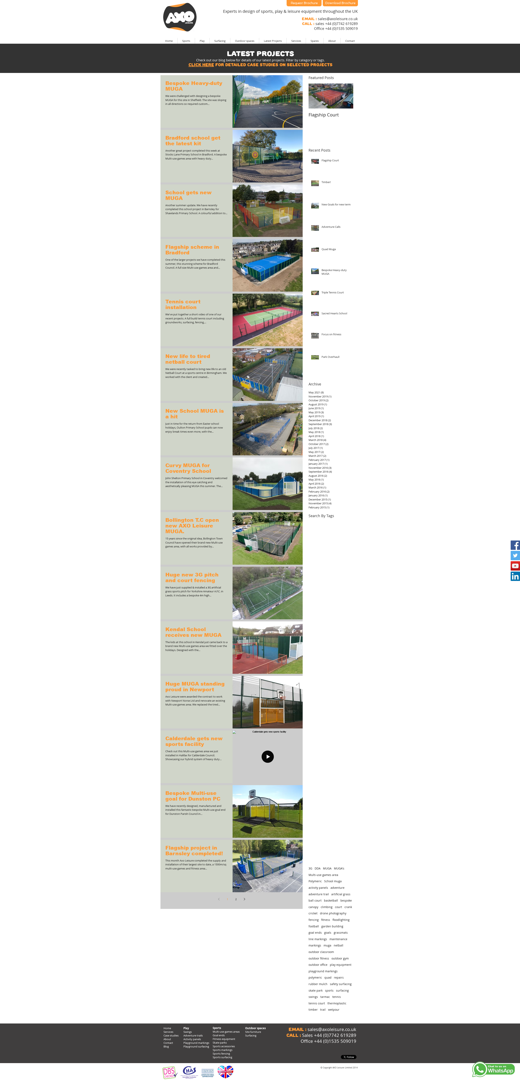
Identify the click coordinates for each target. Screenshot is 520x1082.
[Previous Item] (315, 96)
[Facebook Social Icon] (515, 545)
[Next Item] (347, 96)
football (314, 926)
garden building (332, 926)
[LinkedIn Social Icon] (515, 576)
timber (313, 1009)
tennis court (317, 1003)
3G (310, 868)
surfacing (342, 990)
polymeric (315, 977)
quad (328, 977)
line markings (318, 939)
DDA (318, 868)
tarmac (325, 997)
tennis (336, 997)
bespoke (346, 900)
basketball (331, 900)
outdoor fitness (319, 958)
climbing (327, 907)
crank (348, 907)
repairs (339, 977)
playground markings (323, 971)
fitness (325, 920)
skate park (316, 990)
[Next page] (244, 899)
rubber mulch (318, 984)
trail (323, 1009)
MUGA (327, 868)
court (338, 907)
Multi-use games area (323, 875)
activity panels (318, 888)
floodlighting (341, 920)
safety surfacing (341, 984)
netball (338, 945)
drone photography (333, 913)
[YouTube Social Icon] (515, 566)
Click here (201, 64)
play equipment (340, 965)
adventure (337, 888)
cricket (313, 913)
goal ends (315, 932)
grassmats (341, 932)
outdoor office (318, 965)
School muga (333, 881)
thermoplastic (336, 1003)
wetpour (333, 1009)
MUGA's (339, 868)
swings (313, 997)
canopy (313, 907)
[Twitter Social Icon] (515, 555)
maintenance (338, 939)
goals (327, 932)
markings (315, 945)
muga (327, 945)
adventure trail (319, 894)
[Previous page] (218, 899)
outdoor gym (340, 958)
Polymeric (315, 881)
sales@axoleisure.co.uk (338, 18)
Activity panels (192, 1039)
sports (329, 990)
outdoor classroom (321, 952)
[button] (272, 41)
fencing (314, 920)
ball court (315, 900)
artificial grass (340, 894)
